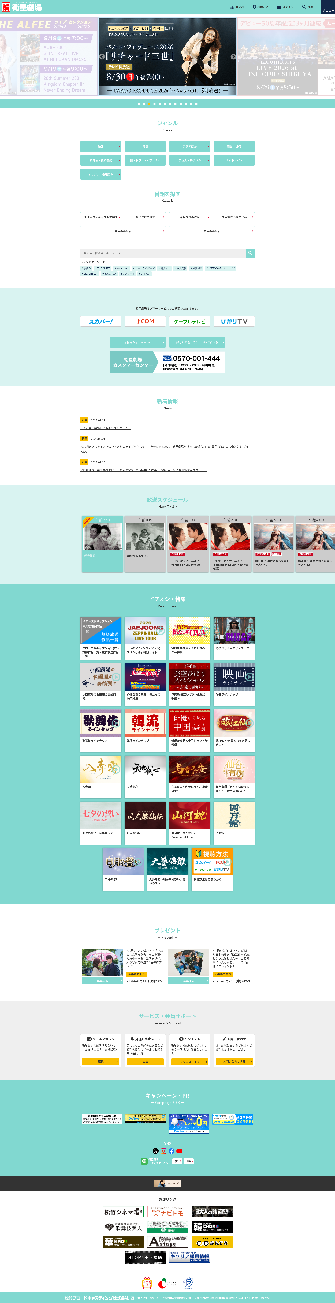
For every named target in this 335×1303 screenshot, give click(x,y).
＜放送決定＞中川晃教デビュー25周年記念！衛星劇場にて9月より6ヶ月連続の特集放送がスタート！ (143, 470)
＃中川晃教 (180, 268)
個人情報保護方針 (148, 1298)
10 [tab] (186, 104)
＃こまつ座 (145, 273)
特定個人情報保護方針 (177, 1298)
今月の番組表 (123, 231)
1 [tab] (138, 104)
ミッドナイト (234, 160)
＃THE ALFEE (102, 268)
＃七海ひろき (109, 273)
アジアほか (190, 146)
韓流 (145, 146)
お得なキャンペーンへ (138, 342)
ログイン (287, 7)
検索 (310, 7)
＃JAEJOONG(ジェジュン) (220, 268)
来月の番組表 (212, 231)
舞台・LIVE (234, 146)
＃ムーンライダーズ (144, 268)
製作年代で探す (145, 217)
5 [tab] (159, 104)
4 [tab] (154, 104)
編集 (101, 1061)
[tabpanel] (167, 56)
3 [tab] (149, 104)
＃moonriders (121, 268)
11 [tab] (191, 104)
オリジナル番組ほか (100, 174)
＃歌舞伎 (86, 268)
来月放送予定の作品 (234, 217)
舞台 (188, 1161)
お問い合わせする (234, 1061)
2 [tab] (144, 104)
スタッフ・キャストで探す (101, 217)
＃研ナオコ (164, 268)
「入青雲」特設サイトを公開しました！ (105, 428)
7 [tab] (170, 104)
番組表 (239, 7)
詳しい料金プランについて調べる (197, 342)
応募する (102, 981)
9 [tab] (180, 104)
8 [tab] (175, 104)
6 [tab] (165, 104)
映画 (101, 146)
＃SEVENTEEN (89, 273)
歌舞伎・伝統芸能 (101, 160)
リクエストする (190, 1062)
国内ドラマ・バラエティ (145, 160)
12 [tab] (196, 104)
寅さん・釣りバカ (190, 160)
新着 (84, 420)
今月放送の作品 (190, 217)
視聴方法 (263, 7)
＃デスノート (127, 273)
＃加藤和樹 (196, 268)
